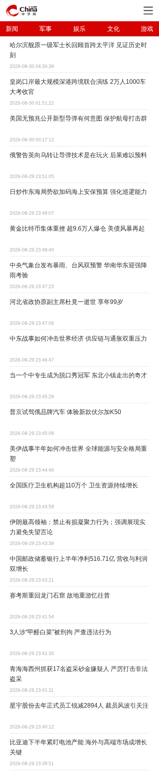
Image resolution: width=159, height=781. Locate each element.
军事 (45, 28)
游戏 (147, 28)
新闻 (12, 28)
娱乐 (79, 28)
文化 (113, 28)
